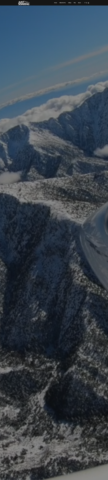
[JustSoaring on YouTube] (88, 3)
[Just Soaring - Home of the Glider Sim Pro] (24, 2)
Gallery (69, 2)
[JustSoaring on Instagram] (86, 3)
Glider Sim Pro (62, 2)
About (79, 2)
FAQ (75, 2)
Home (55, 2)
